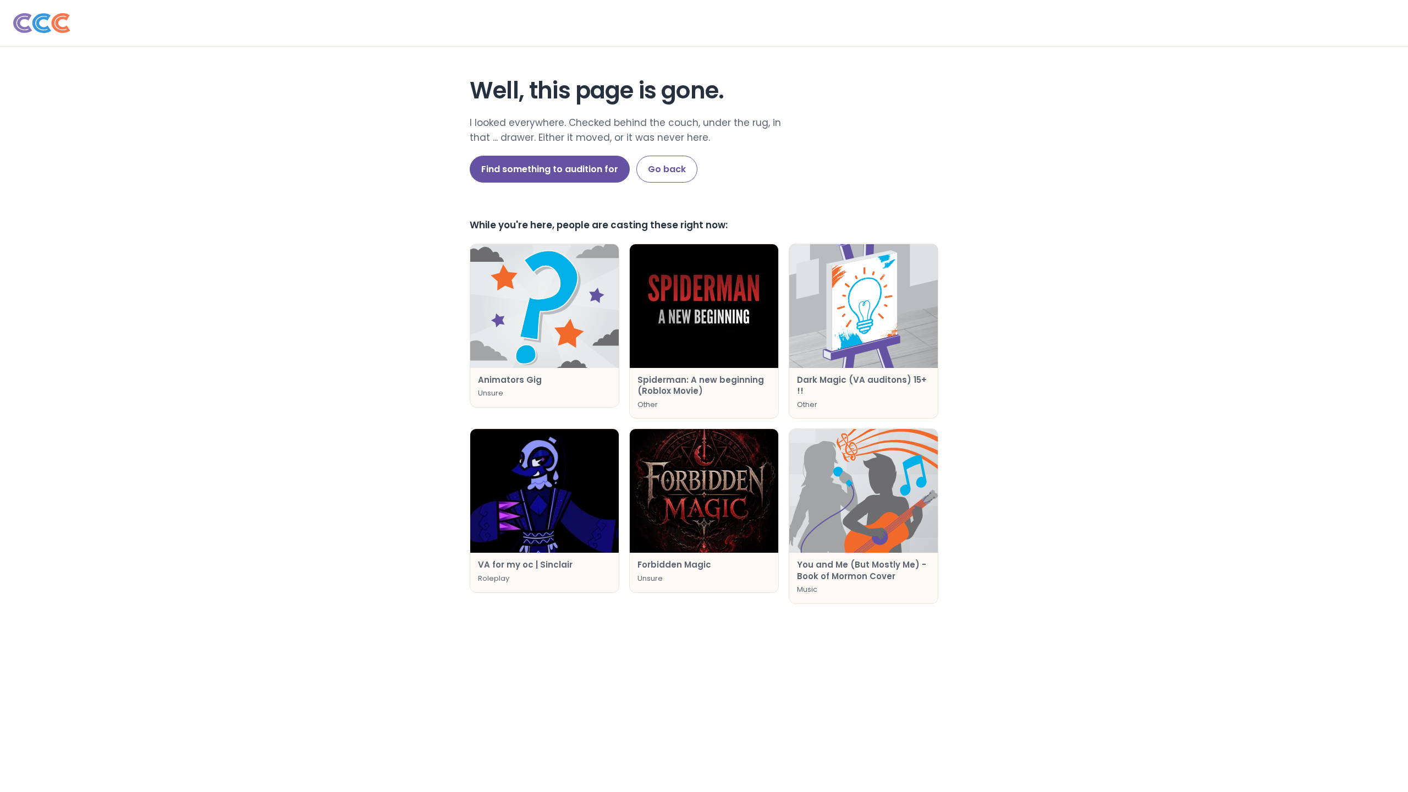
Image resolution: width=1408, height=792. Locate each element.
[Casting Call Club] (704, 23)
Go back (667, 169)
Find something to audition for (549, 169)
